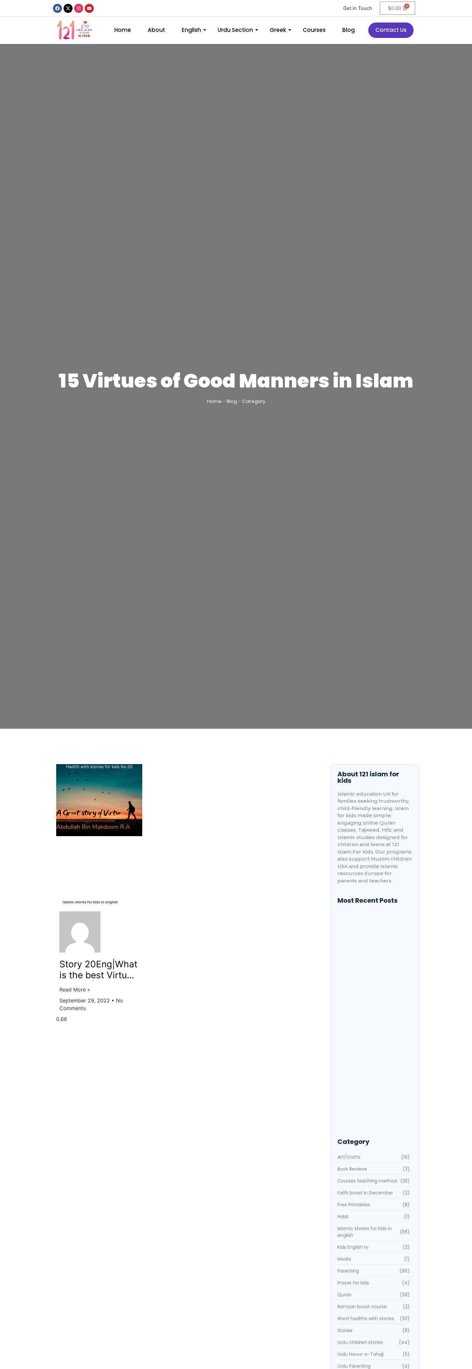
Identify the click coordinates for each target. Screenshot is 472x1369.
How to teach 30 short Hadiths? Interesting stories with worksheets (374, 989)
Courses (314, 30)
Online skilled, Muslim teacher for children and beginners (371, 948)
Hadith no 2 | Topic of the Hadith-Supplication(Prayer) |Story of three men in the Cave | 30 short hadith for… (373, 1008)
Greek (278, 30)
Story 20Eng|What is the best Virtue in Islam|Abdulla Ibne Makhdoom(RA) (98, 970)
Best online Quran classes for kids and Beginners (372, 929)
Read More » (74, 989)
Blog (348, 30)
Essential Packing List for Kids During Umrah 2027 (371, 1080)
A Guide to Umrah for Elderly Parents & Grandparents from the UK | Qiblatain (372, 1058)
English (191, 30)
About (156, 30)
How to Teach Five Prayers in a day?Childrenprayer (373, 967)
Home (122, 30)
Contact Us (390, 30)
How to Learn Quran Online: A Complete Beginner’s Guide (371, 1107)
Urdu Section (235, 30)
